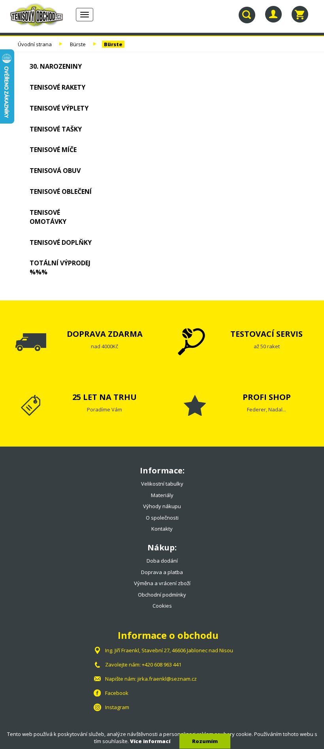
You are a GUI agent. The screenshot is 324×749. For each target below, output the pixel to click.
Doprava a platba (162, 572)
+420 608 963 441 (161, 664)
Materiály (162, 495)
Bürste (78, 44)
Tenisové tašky (56, 129)
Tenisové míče (53, 149)
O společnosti (162, 517)
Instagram (117, 707)
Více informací (150, 741)
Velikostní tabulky (162, 483)
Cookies (162, 605)
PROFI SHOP (267, 397)
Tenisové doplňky (61, 242)
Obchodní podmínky (162, 594)
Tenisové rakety (57, 87)
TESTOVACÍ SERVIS (266, 334)
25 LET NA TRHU (104, 397)
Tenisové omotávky (48, 217)
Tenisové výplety (59, 108)
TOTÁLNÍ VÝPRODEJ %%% (60, 267)
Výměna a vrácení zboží (162, 583)
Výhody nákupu (162, 506)
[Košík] (300, 14)
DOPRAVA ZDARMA (105, 334)
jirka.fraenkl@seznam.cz (167, 678)
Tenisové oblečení (61, 191)
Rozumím (205, 741)
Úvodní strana (35, 44)
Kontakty (162, 528)
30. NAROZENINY (56, 66)
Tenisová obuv (55, 170)
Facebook (116, 692)
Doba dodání (162, 560)
